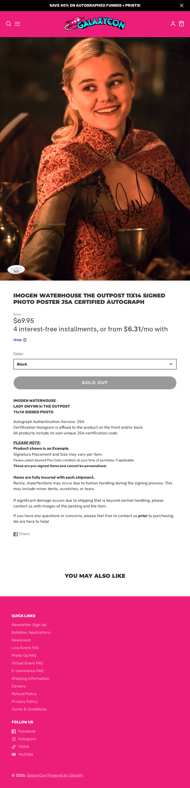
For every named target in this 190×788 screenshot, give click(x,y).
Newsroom (21, 640)
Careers (19, 686)
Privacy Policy (25, 701)
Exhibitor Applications (31, 632)
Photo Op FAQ (24, 655)
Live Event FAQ (25, 648)
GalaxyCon (36, 775)
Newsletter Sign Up (29, 625)
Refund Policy (24, 694)
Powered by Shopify (65, 775)
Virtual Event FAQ (27, 663)
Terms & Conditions (29, 709)
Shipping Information (30, 678)
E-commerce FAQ (28, 671)
